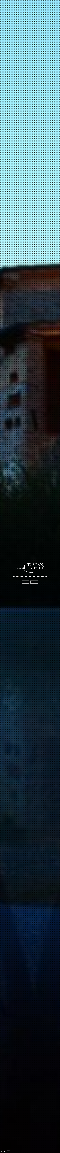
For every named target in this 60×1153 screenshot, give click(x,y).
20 (38, 576)
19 (37, 576)
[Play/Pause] (2, 1150)
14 (30, 576)
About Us (25, 582)
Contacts (34, 582)
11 (26, 576)
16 (33, 576)
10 (25, 576)
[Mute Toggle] (5, 1150)
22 (41, 576)
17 (34, 576)
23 (42, 576)
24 (43, 576)
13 (29, 576)
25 (45, 576)
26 (46, 576)
